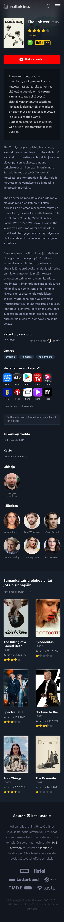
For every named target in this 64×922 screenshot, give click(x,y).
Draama (10, 357)
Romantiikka (45, 357)
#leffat (44, 848)
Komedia (27, 357)
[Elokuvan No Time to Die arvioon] (48, 698)
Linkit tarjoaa (11, 406)
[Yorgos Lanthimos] (12, 485)
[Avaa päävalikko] (57, 6)
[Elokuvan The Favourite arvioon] (48, 765)
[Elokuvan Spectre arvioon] (16, 697)
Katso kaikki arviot (14, 592)
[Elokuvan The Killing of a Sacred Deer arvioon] (16, 630)
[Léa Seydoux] (32, 548)
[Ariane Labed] (12, 523)
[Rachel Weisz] (52, 548)
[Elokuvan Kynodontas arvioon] (48, 628)
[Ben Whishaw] (32, 523)
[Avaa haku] (49, 6)
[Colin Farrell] (52, 523)
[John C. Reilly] (12, 548)
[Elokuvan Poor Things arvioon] (16, 765)
